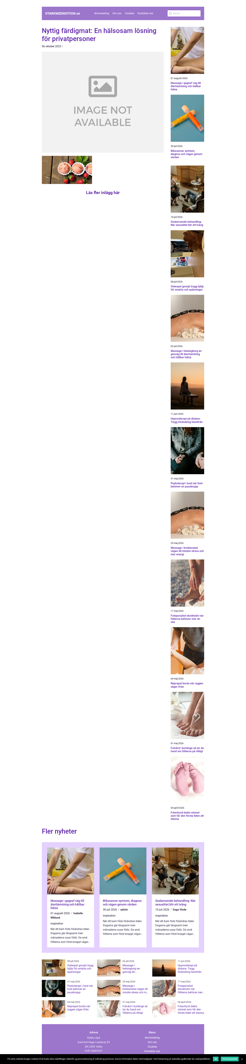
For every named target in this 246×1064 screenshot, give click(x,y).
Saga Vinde (179, 909)
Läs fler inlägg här (103, 192)
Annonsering (101, 13)
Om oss (116, 13)
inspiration (57, 923)
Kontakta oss (145, 13)
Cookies (129, 13)
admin (124, 909)
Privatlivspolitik (229, 1059)
